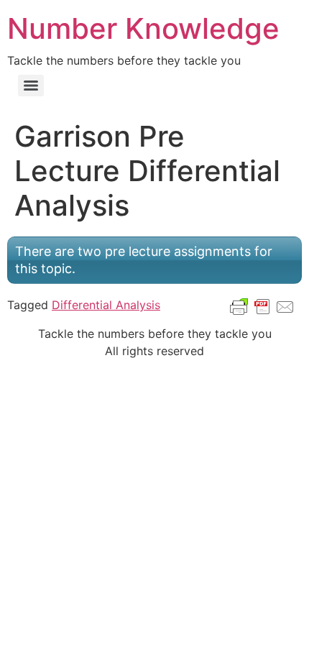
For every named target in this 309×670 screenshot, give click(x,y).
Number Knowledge (143, 28)
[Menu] (31, 85)
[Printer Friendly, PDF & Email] (262, 306)
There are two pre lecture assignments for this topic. (143, 260)
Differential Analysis (106, 305)
